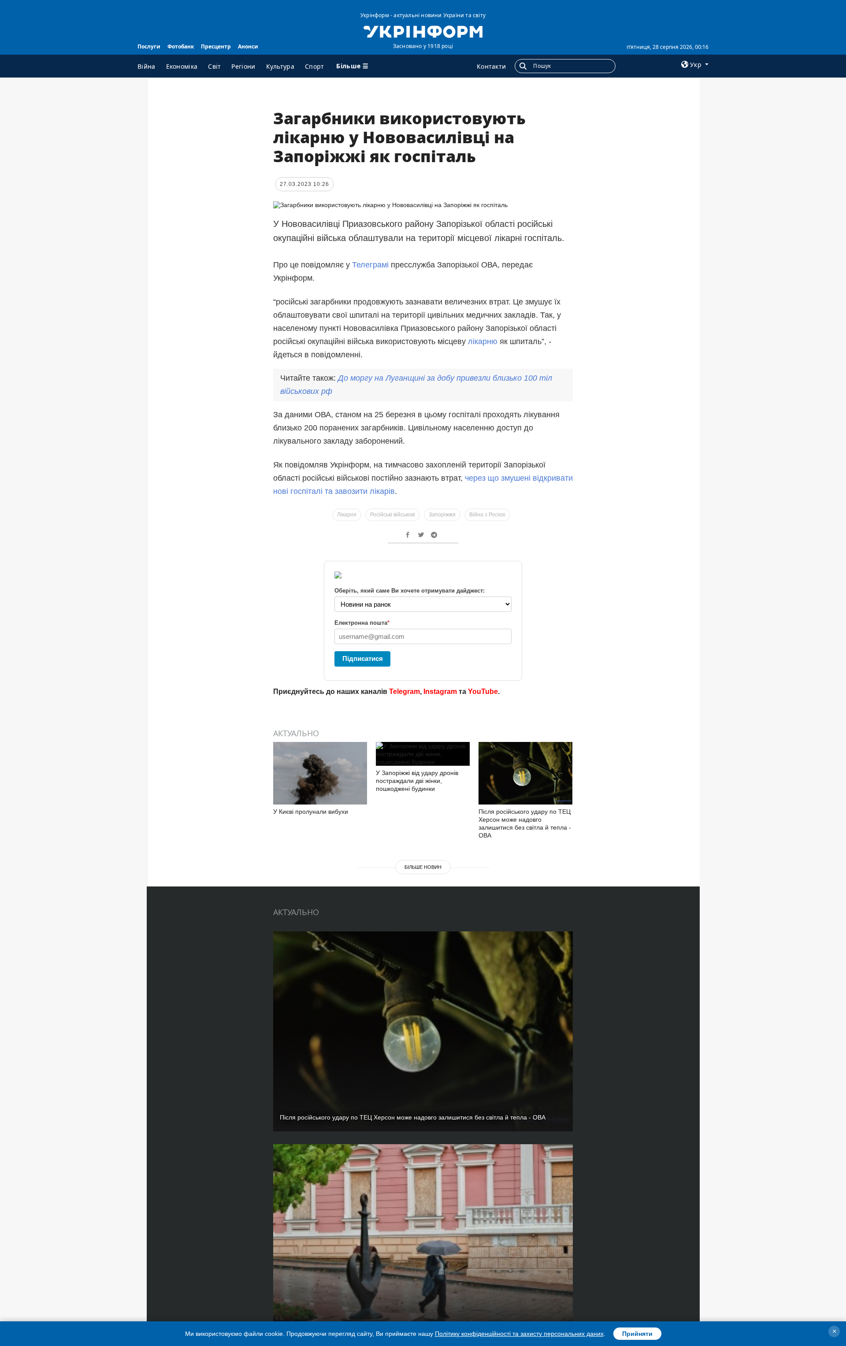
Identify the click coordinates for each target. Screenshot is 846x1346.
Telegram (404, 691)
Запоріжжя (442, 515)
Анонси (248, 46)
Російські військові (392, 515)
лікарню (482, 341)
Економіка (182, 66)
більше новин (423, 867)
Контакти (491, 66)
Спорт (314, 66)
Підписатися (362, 658)
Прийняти (637, 1333)
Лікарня (346, 515)
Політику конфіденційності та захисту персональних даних (519, 1333)
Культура (280, 66)
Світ (214, 66)
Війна (146, 66)
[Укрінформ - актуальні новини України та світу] (423, 31)
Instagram (440, 691)
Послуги (148, 46)
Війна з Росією (487, 515)
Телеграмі (370, 264)
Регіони (243, 66)
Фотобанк (180, 46)
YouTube (483, 691)
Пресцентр (216, 46)
